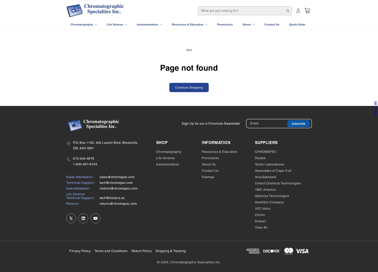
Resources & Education (219, 152)
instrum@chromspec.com (119, 188)
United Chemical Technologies (278, 183)
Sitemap (208, 177)
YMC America (265, 190)
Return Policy (142, 251)
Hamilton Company (269, 202)
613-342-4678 (83, 158)
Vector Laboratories (269, 164)
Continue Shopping (189, 87)
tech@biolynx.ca (112, 198)
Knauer (260, 221)
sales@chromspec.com (117, 177)
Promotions (210, 158)
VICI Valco (263, 208)
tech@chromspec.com (116, 183)
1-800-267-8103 (85, 164)
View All (261, 227)
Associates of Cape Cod (273, 171)
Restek (260, 158)
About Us (209, 164)
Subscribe (298, 123)
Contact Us (210, 171)
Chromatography (168, 152)
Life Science (165, 158)
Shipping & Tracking (171, 251)
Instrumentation (167, 164)
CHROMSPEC (266, 152)
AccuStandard (265, 177)
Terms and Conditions (111, 251)
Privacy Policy (80, 251)
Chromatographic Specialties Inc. (195, 262)
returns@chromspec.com (118, 204)
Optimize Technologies (272, 196)
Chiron (260, 215)
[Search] (287, 10)
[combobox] (245, 10)
